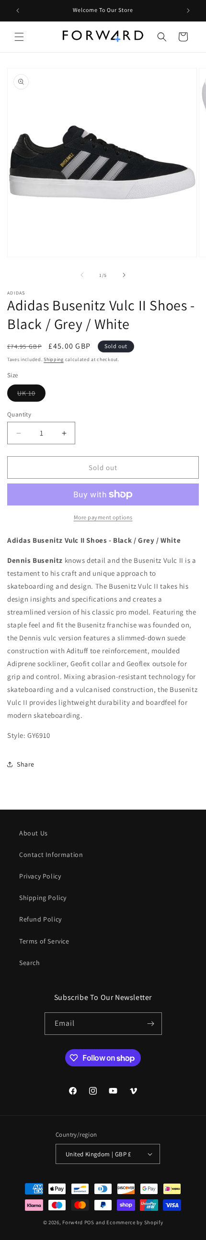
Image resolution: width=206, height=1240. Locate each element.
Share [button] (25, 764)
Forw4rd (72, 1222)
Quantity (19, 414)
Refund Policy (40, 919)
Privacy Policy (40, 876)
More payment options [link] (103, 517)
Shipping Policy (43, 897)
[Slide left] (81, 274)
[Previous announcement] (17, 10)
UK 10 (31, 395)
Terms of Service (44, 941)
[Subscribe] (150, 1023)
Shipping (54, 359)
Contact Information (51, 854)
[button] (19, 36)
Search (29, 962)
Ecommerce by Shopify (134, 1222)
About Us (33, 833)
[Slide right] (124, 274)
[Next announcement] (188, 10)
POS (89, 1222)
